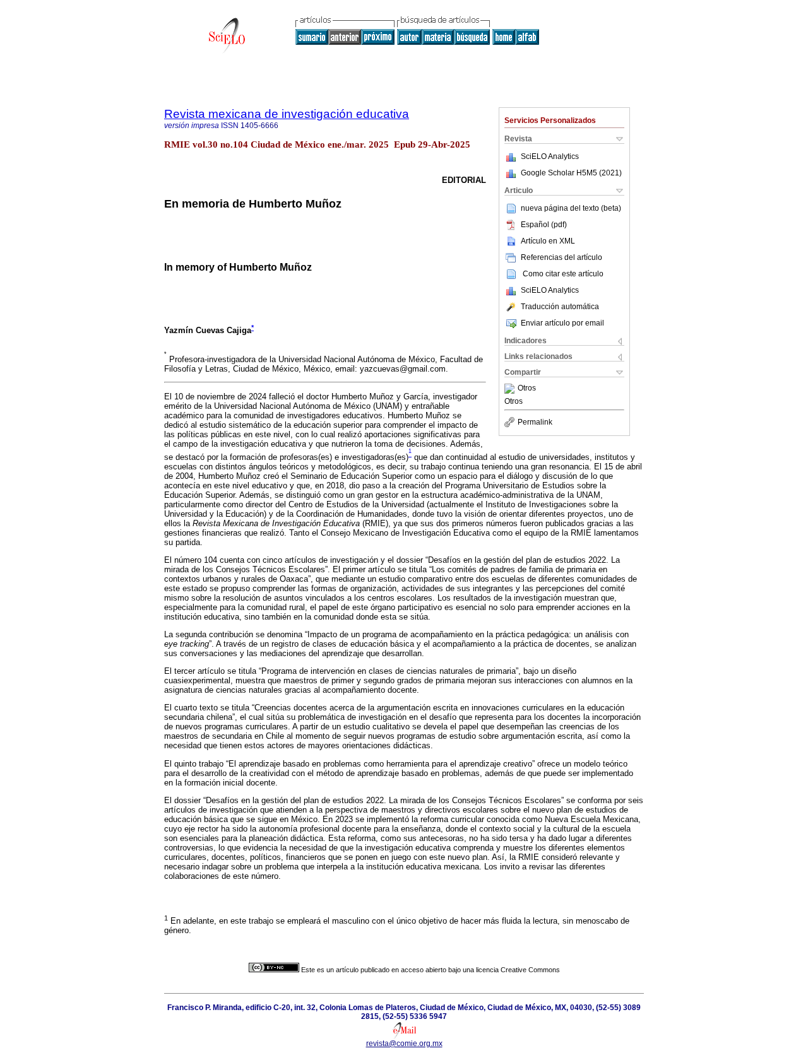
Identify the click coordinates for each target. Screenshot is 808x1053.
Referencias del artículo (561, 257)
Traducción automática (560, 306)
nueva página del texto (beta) (571, 208)
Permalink (535, 422)
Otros (527, 388)
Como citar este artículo (563, 273)
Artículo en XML (548, 241)
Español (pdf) (544, 224)
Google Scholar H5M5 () (571, 172)
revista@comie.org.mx (404, 1043)
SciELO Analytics (550, 156)
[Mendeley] (511, 388)
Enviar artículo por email (562, 323)
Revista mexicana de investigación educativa (286, 114)
